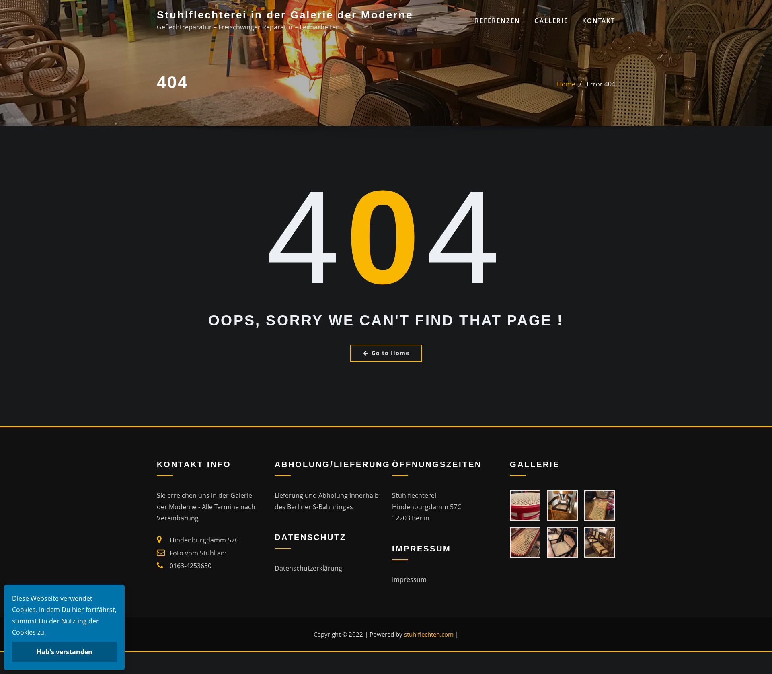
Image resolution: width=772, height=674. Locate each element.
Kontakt (598, 20)
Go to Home (390, 353)
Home (566, 84)
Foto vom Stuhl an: (198, 553)
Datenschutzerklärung (308, 568)
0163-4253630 (190, 565)
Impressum (409, 579)
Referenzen (497, 20)
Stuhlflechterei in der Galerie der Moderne (285, 15)
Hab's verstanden (64, 651)
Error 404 (601, 84)
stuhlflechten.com (429, 634)
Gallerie (551, 20)
